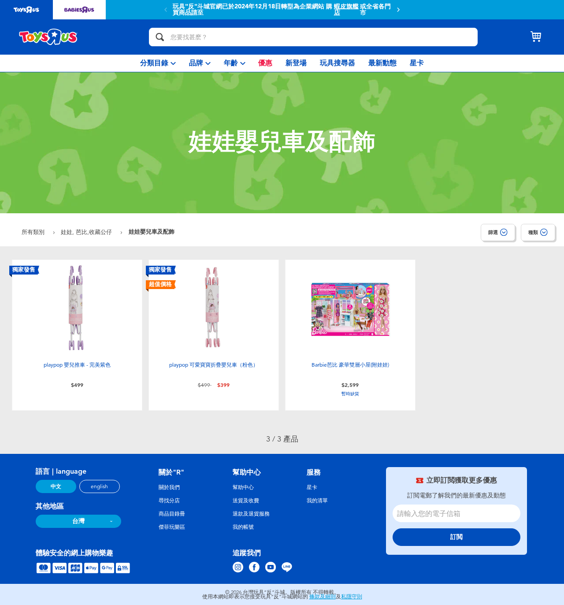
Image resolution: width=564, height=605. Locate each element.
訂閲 (456, 537)
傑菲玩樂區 (172, 527)
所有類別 (34, 232)
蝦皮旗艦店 (346, 10)
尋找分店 (169, 500)
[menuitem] (158, 63)
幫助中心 (243, 487)
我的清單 (317, 500)
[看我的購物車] (535, 37)
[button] (398, 9)
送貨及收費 (246, 500)
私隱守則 (351, 597)
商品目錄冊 (172, 514)
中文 (56, 486)
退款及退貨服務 (251, 514)
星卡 (312, 487)
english (99, 486)
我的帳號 (243, 527)
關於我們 (169, 487)
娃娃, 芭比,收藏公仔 (87, 232)
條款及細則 (322, 597)
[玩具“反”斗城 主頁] (48, 37)
